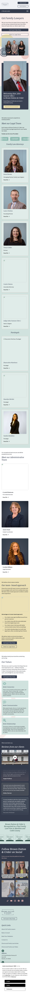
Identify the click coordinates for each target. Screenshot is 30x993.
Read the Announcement (11, 106)
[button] (7, 180)
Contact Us (5, 939)
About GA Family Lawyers (8, 929)
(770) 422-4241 (6, 11)
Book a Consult (23, 2)
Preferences (9, 989)
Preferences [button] (13, 976)
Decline (8, 985)
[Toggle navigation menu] (27, 11)
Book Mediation (23, 6)
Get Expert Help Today (15, 30)
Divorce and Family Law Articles (10, 943)
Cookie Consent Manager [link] (7, 966)
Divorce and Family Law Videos (10, 947)
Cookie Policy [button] (7, 975)
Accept (8, 981)
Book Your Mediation (7, 936)
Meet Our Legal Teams (15, 34)
